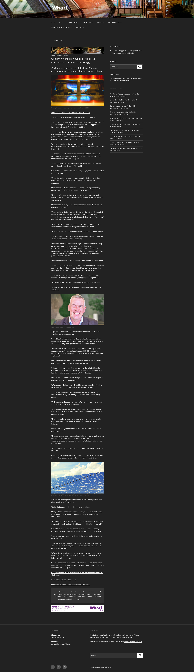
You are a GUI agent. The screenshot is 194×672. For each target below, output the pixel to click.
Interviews (100, 22)
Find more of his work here (133, 642)
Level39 (61, 156)
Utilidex (65, 154)
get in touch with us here (127, 53)
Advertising (73, 22)
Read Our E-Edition (115, 22)
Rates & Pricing (87, 22)
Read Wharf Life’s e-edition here (63, 580)
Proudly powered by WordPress (100, 667)
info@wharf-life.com (57, 637)
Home (53, 22)
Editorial (62, 22)
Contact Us (80, 27)
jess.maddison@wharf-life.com (61, 644)
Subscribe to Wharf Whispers (61, 27)
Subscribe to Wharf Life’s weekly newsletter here (70, 113)
